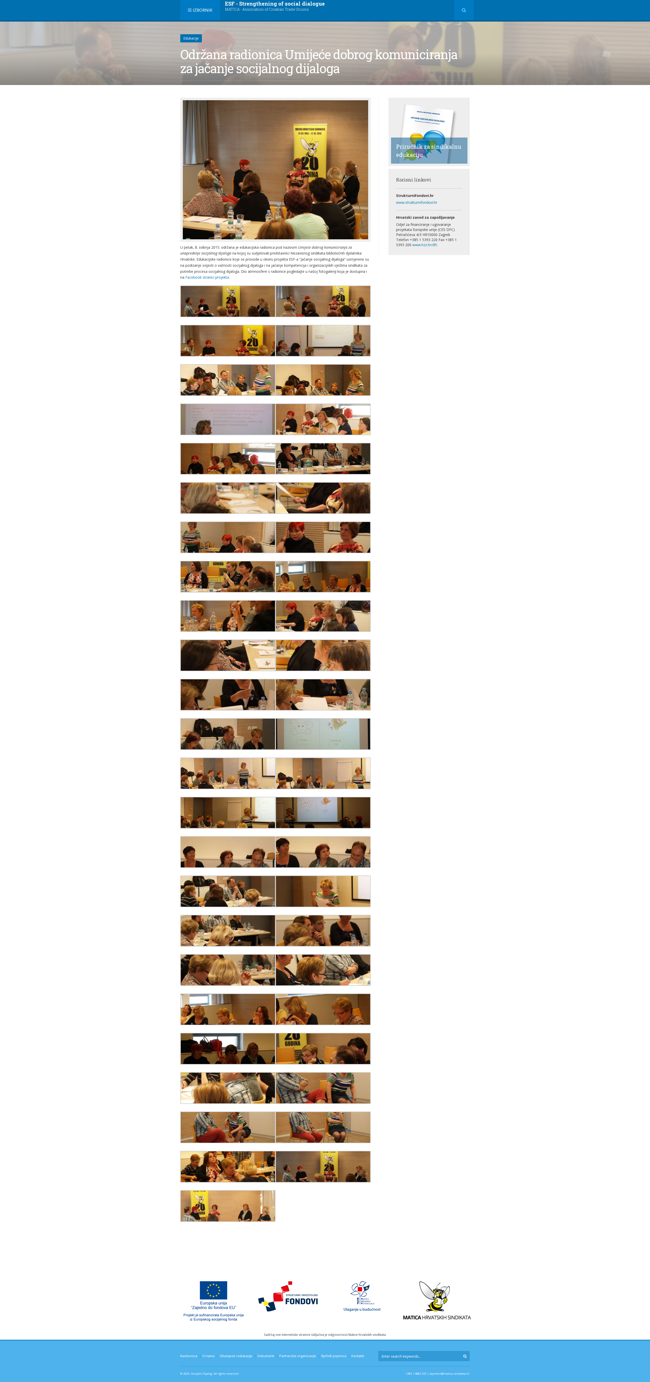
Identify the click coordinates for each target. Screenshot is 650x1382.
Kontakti (357, 1356)
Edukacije (191, 38)
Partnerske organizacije (297, 1356)
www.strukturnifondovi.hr (416, 202)
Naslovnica (188, 1356)
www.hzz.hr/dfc (424, 244)
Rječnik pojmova (333, 1356)
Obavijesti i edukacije (236, 1356)
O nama (208, 1356)
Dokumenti (265, 1356)
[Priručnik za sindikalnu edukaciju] (426, 131)
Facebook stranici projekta (207, 277)
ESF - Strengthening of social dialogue (275, 6)
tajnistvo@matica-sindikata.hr (450, 1373)
